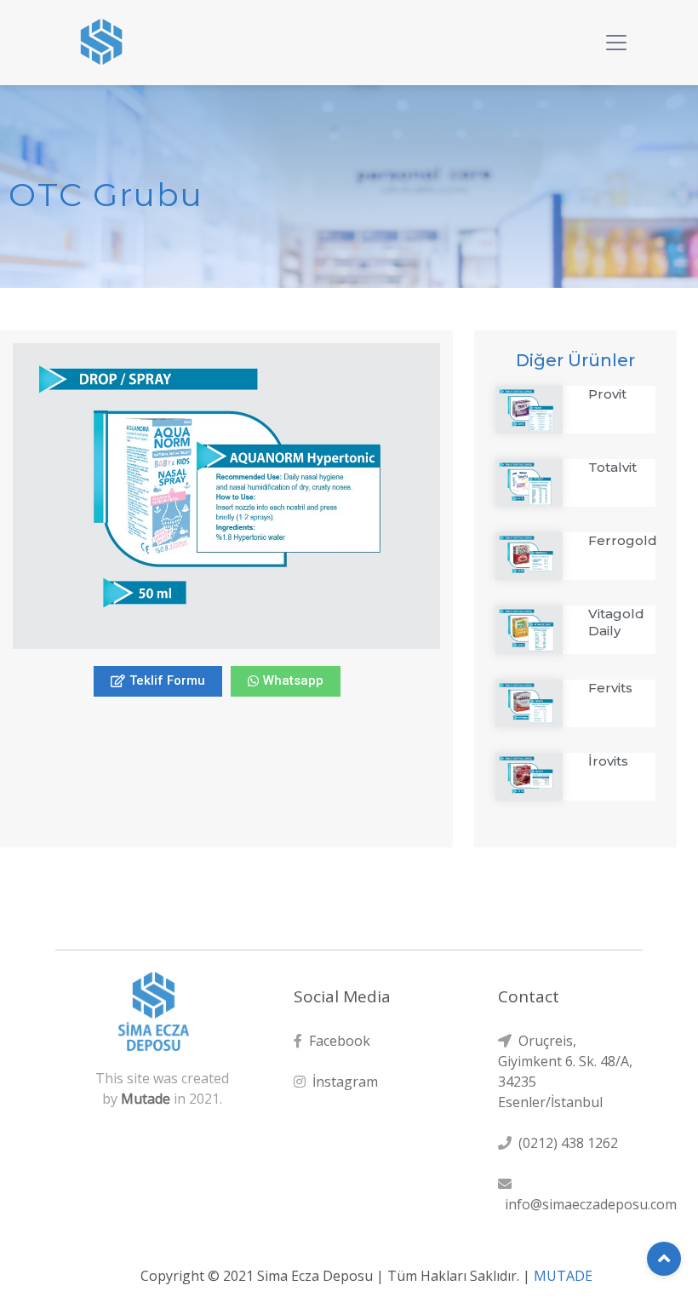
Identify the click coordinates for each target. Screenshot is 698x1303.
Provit (607, 394)
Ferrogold (622, 540)
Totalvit (612, 467)
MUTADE (563, 1275)
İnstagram (342, 1081)
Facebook (336, 1040)
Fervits (610, 688)
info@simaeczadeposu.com (587, 1204)
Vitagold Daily (616, 622)
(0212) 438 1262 (565, 1143)
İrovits (608, 761)
